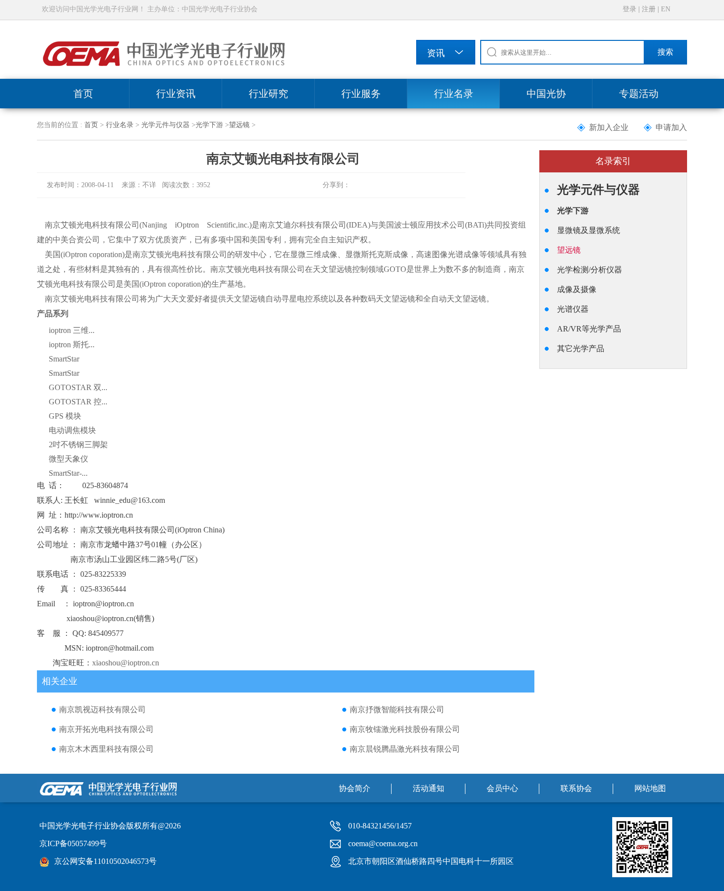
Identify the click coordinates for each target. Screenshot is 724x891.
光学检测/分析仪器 (589, 269)
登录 (629, 9)
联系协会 (576, 788)
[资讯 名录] (445, 54)
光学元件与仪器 (165, 125)
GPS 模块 (65, 416)
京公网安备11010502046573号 (105, 861)
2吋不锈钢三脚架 (78, 444)
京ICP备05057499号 (73, 843)
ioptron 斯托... (72, 344)
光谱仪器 (573, 309)
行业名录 (453, 93)
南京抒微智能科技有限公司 (397, 709)
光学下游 (209, 125)
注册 (649, 9)
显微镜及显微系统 (588, 230)
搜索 (665, 52)
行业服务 (361, 93)
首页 (83, 93)
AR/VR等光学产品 (589, 329)
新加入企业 (608, 127)
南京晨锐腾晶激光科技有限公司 (405, 749)
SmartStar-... (68, 473)
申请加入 (671, 127)
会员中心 (502, 788)
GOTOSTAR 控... (78, 401)
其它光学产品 (580, 348)
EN (665, 9)
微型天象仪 (68, 459)
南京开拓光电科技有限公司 (106, 729)
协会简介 (354, 788)
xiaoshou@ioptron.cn (125, 663)
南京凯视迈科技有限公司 (102, 709)
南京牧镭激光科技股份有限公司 (405, 729)
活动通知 (428, 788)
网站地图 (650, 788)
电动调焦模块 (72, 430)
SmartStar (64, 359)
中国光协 (546, 93)
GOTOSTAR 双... (78, 387)
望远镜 (239, 125)
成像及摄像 (576, 289)
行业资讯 (176, 93)
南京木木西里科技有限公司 (106, 749)
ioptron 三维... (72, 330)
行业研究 (268, 93)
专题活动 (638, 93)
